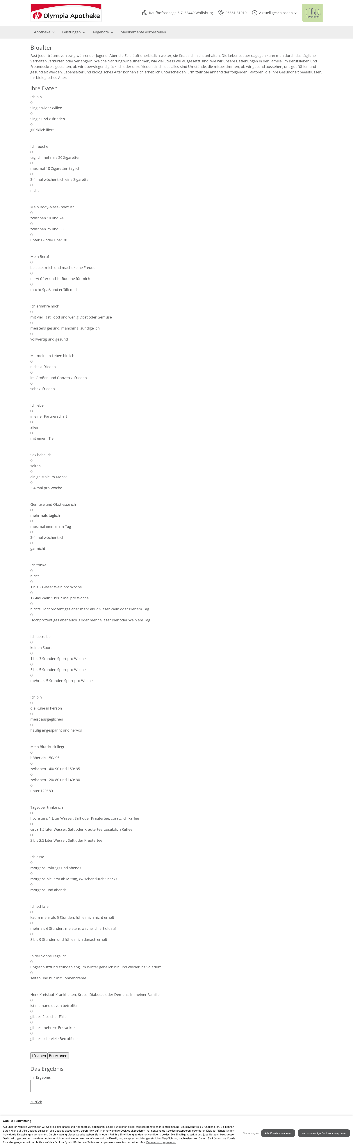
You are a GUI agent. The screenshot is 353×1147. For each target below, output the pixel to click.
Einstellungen (250, 1133)
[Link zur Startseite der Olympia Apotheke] (66, 13)
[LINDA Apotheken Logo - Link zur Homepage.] (312, 13)
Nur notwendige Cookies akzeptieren (324, 1133)
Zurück (36, 1101)
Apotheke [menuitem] (42, 32)
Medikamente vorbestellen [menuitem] (143, 32)
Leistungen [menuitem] (71, 32)
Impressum (169, 1142)
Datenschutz (154, 1142)
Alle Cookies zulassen (278, 1133)
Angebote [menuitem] (100, 32)
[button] (274, 13)
